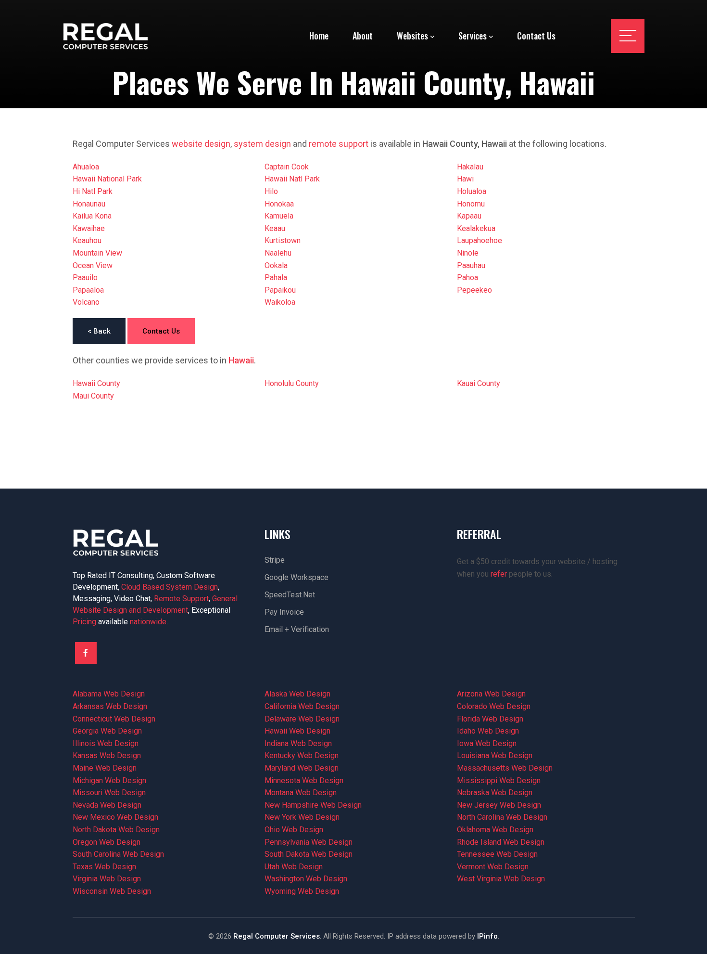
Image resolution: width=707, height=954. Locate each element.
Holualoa (471, 191)
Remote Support (181, 598)
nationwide (148, 621)
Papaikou (280, 290)
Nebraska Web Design (494, 792)
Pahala (276, 277)
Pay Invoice (284, 612)
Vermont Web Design (493, 866)
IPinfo (487, 936)
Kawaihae (89, 228)
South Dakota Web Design (309, 854)
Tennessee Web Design (497, 854)
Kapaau (469, 215)
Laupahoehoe (479, 240)
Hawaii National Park (107, 178)
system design (262, 144)
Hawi (465, 178)
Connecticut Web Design (114, 718)
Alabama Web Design (109, 693)
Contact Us (161, 331)
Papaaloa (88, 290)
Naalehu (278, 253)
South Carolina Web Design (118, 854)
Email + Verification (297, 629)
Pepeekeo (474, 290)
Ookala (276, 265)
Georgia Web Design (107, 730)
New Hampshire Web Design (313, 805)
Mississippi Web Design (499, 780)
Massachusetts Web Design (505, 768)
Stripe (275, 560)
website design (201, 144)
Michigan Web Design (109, 780)
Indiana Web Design (298, 743)
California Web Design (302, 706)
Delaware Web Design (302, 718)
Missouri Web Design (109, 792)
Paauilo (85, 277)
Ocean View (93, 265)
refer (499, 574)
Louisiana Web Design (494, 755)
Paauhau (471, 265)
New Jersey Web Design (499, 805)
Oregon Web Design (106, 842)
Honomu (471, 203)
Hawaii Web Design (297, 730)
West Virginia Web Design (501, 878)
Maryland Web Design (302, 768)
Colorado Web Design (493, 706)
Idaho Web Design (488, 730)
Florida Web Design (490, 718)
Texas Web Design (104, 866)
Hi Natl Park (93, 191)
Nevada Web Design (107, 805)
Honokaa (279, 203)
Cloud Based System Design (169, 587)
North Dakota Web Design (116, 829)
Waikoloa (280, 302)
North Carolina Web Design (502, 817)
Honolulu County (292, 383)
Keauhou (87, 240)
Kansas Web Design (107, 755)
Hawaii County (96, 383)
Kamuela (279, 215)
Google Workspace (296, 577)
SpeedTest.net (290, 594)
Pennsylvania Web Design (309, 842)
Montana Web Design (301, 792)
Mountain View (97, 253)
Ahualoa (86, 166)
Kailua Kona (92, 215)
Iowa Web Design (487, 743)
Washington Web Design (306, 878)
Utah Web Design (294, 866)
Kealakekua (476, 228)
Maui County (93, 395)
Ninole (468, 253)
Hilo (271, 191)
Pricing (84, 621)
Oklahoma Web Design (495, 829)
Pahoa (467, 277)
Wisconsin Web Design (112, 891)
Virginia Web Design (107, 878)
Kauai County (478, 383)
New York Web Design (302, 817)
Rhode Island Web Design (500, 842)
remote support (338, 144)
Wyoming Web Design (302, 891)
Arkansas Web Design (110, 706)
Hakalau (470, 166)
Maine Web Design (105, 768)
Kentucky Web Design (302, 755)
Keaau (275, 228)
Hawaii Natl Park (292, 178)
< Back (99, 331)
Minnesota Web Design (304, 780)
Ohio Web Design (294, 829)
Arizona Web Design (491, 693)
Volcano (86, 302)
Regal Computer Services (276, 936)
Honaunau (89, 203)
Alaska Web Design (297, 693)
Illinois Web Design (106, 743)
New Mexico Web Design (115, 817)
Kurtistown (283, 240)
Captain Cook (287, 166)
